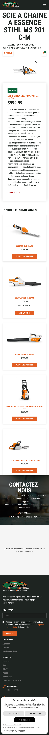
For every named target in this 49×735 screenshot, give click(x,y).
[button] (44, 5)
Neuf (4, 665)
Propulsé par (7, 731)
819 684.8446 (12, 690)
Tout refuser (14, 713)
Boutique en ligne (10, 651)
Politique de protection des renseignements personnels (21, 727)
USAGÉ (5, 669)
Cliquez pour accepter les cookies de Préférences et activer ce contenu (24, 550)
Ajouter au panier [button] (24, 256)
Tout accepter (24, 720)
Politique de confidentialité (12, 725)
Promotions (7, 676)
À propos (6, 644)
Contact (6, 647)
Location (6, 661)
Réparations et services (12, 680)
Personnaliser (35, 713)
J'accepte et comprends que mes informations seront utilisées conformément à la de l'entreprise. (25, 624)
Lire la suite (24, 313)
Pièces (5, 673)
